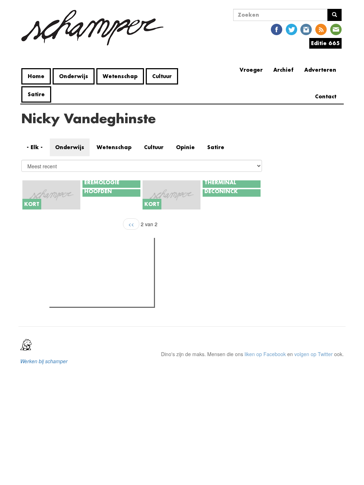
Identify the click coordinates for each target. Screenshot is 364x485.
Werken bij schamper (44, 361)
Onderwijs (73, 76)
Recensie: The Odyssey (90, 299)
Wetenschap (120, 76)
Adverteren (320, 69)
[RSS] (321, 29)
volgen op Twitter (313, 354)
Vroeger (251, 69)
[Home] (95, 27)
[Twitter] (291, 29)
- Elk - (35, 147)
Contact (325, 96)
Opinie (185, 147)
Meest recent (115, 259)
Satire (36, 94)
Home (36, 76)
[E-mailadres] (336, 29)
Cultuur (162, 76)
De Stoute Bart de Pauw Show (97, 273)
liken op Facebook (265, 354)
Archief (283, 69)
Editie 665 (325, 43)
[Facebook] (276, 29)
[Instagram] (306, 29)
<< (131, 224)
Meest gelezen (72, 259)
